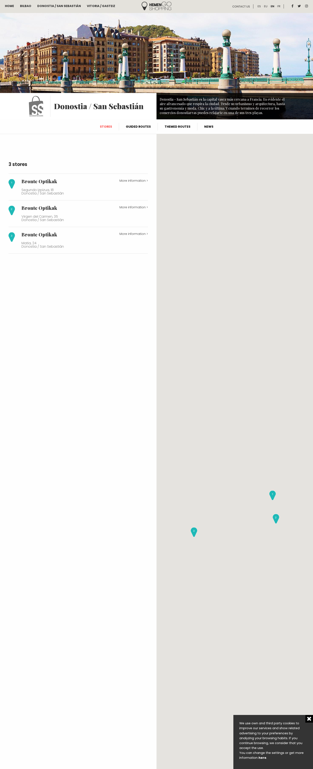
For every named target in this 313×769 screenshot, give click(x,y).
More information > (133, 181)
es (259, 6)
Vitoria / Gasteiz (101, 6)
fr (278, 6)
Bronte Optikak (39, 181)
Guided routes (138, 126)
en (272, 6)
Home (9, 6)
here (262, 758)
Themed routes (177, 126)
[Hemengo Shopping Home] (156, 5)
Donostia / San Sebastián (59, 6)
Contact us (241, 6)
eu (265, 6)
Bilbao (25, 6)
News (208, 126)
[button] (272, 495)
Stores (106, 126)
